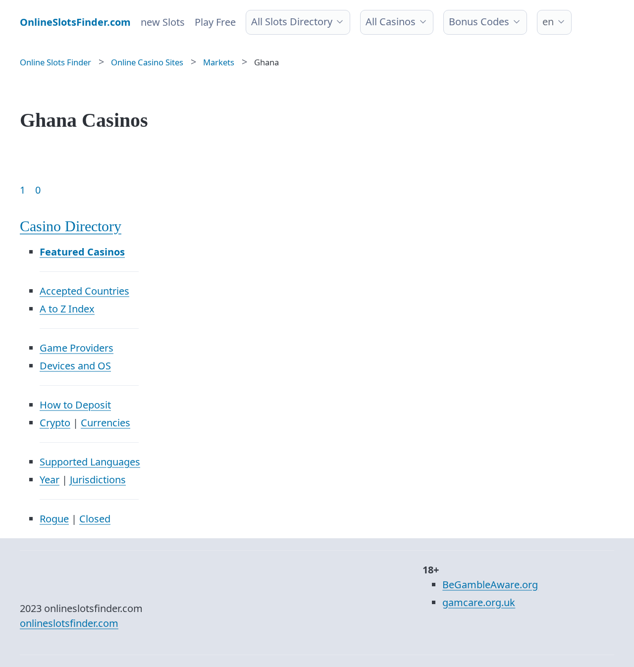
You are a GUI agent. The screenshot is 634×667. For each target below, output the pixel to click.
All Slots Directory (291, 21)
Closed (94, 518)
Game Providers (76, 348)
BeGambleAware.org (490, 584)
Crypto (55, 422)
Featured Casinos (82, 251)
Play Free (215, 22)
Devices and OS (75, 365)
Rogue (54, 518)
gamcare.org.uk (478, 602)
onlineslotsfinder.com (69, 623)
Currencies (105, 422)
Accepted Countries (84, 291)
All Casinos (391, 21)
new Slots (163, 22)
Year (49, 479)
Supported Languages (90, 461)
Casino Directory (70, 226)
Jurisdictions (98, 479)
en (548, 21)
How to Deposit (75, 404)
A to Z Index (67, 308)
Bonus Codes (479, 21)
